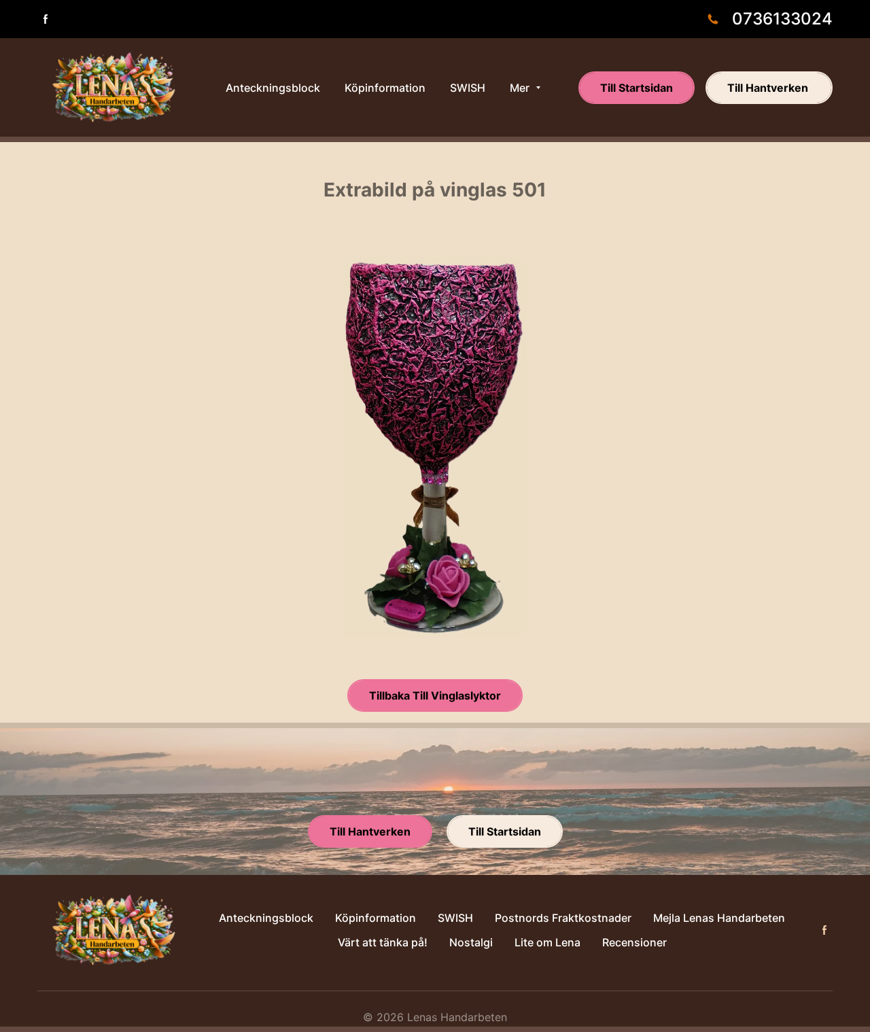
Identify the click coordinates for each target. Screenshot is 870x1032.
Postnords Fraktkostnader (563, 918)
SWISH (455, 918)
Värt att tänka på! (383, 942)
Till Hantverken (769, 87)
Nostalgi (471, 942)
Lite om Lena (547, 942)
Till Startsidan (636, 87)
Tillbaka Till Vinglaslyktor (435, 695)
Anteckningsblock (266, 918)
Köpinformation (375, 918)
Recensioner (634, 942)
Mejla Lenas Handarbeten (719, 918)
